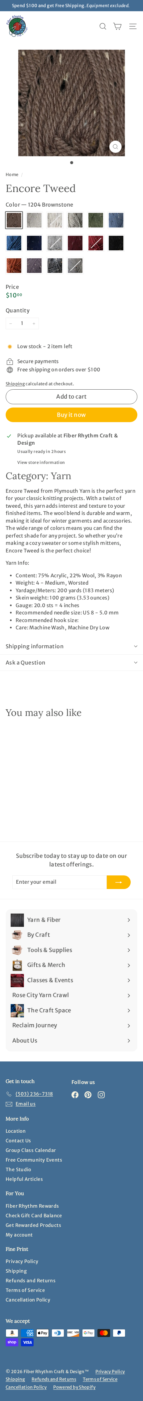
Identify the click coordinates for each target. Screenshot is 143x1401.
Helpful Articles (24, 1179)
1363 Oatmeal (55, 220)
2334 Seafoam (75, 220)
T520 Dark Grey (55, 265)
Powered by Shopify (74, 1387)
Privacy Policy (22, 1261)
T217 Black (116, 243)
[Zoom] (115, 147)
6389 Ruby (75, 243)
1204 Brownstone (14, 220)
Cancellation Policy (28, 1300)
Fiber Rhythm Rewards (32, 1206)
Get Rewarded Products (33, 1225)
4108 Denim (116, 220)
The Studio (18, 1170)
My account (19, 1235)
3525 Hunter (95, 220)
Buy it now (71, 414)
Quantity (18, 310)
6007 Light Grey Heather (55, 243)
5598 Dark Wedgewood (14, 243)
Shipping (15, 383)
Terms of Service (25, 1290)
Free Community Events (34, 1160)
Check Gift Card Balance (34, 1216)
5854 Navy (34, 243)
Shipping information (35, 646)
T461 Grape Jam (34, 265)
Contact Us (18, 1141)
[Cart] (117, 26)
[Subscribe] (119, 882)
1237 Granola (34, 220)
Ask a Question (26, 662)
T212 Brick (95, 243)
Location (16, 1131)
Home (12, 174)
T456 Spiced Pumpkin (14, 265)
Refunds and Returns (31, 1281)
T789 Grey (75, 265)
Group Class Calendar (31, 1150)
